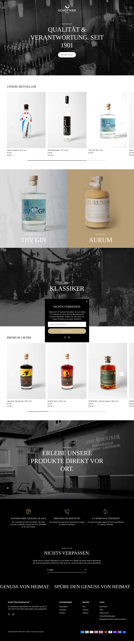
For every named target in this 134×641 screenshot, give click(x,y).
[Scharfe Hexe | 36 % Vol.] (67, 371)
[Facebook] (65, 337)
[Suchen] (126, 8)
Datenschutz (104, 613)
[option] (67, 37)
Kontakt (62, 613)
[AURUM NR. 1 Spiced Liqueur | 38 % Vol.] (107, 371)
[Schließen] (86, 301)
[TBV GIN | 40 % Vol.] (107, 120)
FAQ (83, 606)
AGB (101, 610)
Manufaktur (63, 606)
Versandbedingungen (107, 616)
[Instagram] (69, 337)
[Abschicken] (85, 569)
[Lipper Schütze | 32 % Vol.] (26, 120)
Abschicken (67, 331)
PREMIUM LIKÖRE (19, 337)
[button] (12, 123)
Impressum (104, 606)
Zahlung (85, 613)
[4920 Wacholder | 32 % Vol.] (67, 120)
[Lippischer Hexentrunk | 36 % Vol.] (26, 371)
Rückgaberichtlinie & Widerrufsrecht (113, 619)
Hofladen (62, 610)
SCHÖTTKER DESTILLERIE (21, 631)
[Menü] (3, 7)
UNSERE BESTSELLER (21, 86)
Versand (85, 610)
